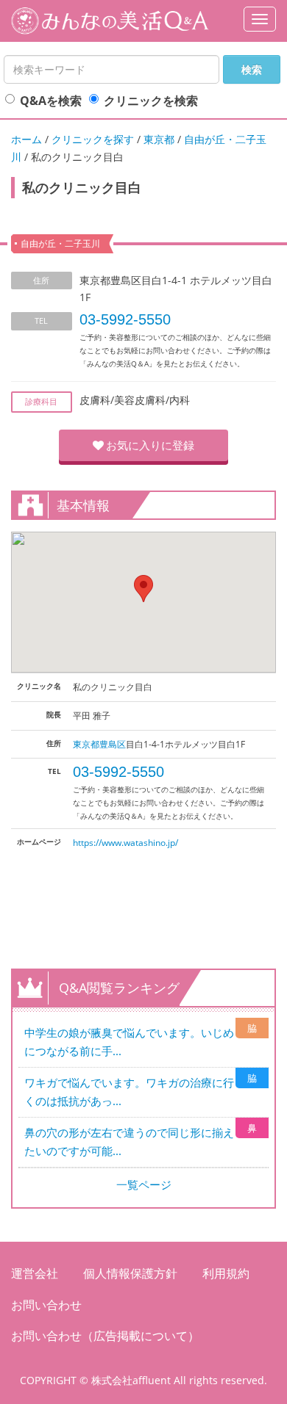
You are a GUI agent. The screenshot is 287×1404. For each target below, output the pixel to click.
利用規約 (225, 1273)
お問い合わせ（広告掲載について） (105, 1336)
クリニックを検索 (151, 101)
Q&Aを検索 (51, 101)
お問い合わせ (46, 1305)
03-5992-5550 (125, 319)
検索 (251, 69)
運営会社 (34, 1273)
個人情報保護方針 (130, 1273)
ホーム (26, 139)
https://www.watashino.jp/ (125, 842)
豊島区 (112, 744)
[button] (143, 588)
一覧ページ (143, 1184)
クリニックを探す (93, 139)
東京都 (159, 139)
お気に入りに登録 (150, 445)
